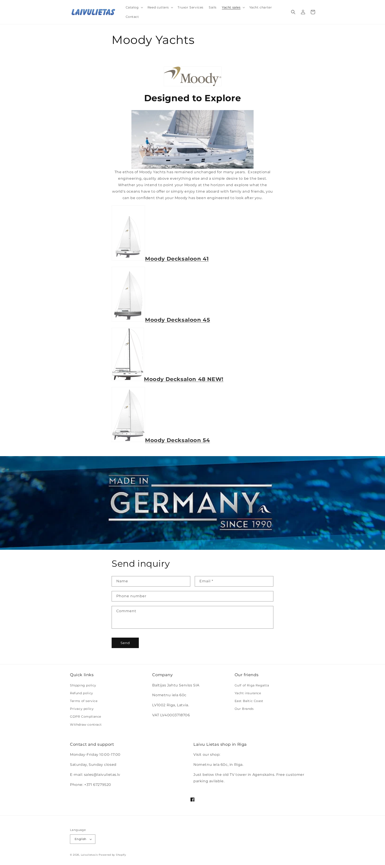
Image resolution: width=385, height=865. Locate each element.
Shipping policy (83, 685)
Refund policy (81, 693)
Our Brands (244, 709)
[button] (134, 7)
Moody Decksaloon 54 (177, 440)
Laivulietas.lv (89, 854)
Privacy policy (82, 709)
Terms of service (84, 701)
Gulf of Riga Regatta (252, 685)
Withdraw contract (86, 725)
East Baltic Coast (249, 701)
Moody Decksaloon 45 (177, 320)
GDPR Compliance (85, 717)
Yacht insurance (248, 693)
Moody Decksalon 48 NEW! (183, 379)
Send (125, 643)
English (80, 839)
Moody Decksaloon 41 (177, 258)
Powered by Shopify (112, 854)
